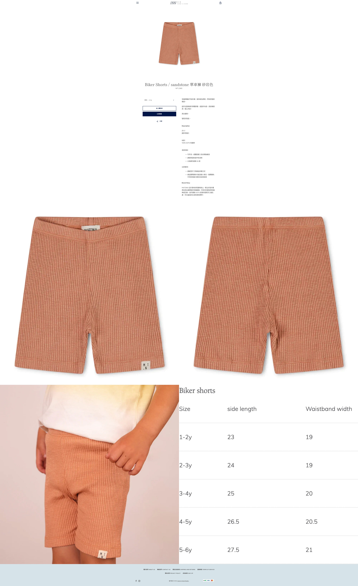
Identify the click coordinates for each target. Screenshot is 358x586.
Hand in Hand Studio (183, 581)
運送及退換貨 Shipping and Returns (184, 569)
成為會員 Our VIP (188, 573)
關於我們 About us (149, 569)
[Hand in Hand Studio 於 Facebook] (136, 581)
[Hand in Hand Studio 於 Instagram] (139, 581)
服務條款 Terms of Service (206, 569)
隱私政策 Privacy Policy (173, 573)
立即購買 (159, 114)
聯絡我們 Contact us (163, 569)
